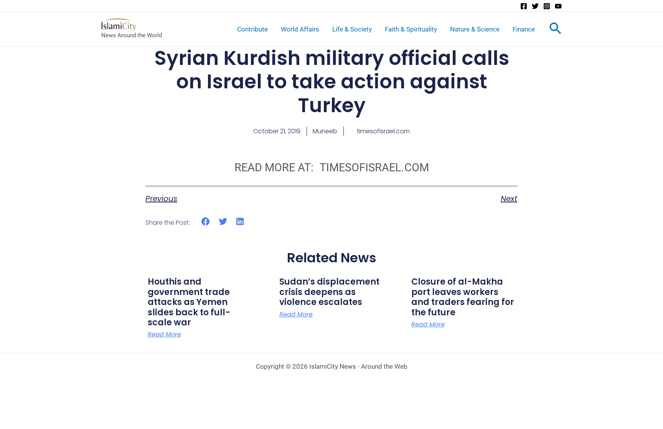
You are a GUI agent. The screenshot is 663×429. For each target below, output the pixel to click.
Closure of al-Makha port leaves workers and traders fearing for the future (462, 297)
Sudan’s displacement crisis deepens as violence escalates (329, 292)
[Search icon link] (555, 30)
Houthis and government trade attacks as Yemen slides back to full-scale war (189, 302)
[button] (205, 221)
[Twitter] (535, 6)
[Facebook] (523, 6)
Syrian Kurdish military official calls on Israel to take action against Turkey (331, 81)
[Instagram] (546, 6)
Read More (164, 334)
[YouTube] (558, 6)
